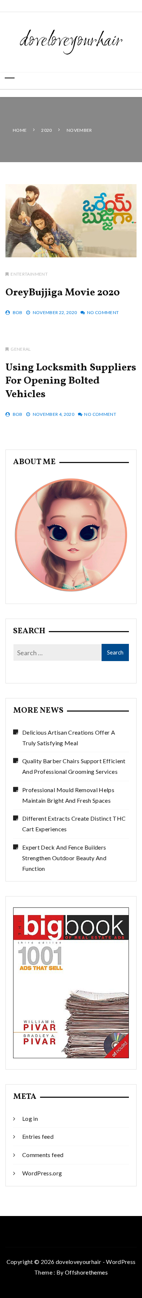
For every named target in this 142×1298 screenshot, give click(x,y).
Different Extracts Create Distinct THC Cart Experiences (74, 823)
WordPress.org (42, 1173)
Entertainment (29, 274)
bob (18, 312)
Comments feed (43, 1154)
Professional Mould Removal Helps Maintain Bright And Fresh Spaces (68, 795)
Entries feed (38, 1136)
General (21, 349)
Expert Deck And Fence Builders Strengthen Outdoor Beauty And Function (64, 858)
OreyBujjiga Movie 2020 (62, 293)
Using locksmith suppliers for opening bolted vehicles (70, 381)
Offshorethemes (86, 1272)
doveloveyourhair (71, 41)
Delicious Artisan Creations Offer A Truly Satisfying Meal (68, 737)
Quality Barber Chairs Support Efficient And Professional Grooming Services (74, 766)
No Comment (103, 312)
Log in (30, 1118)
